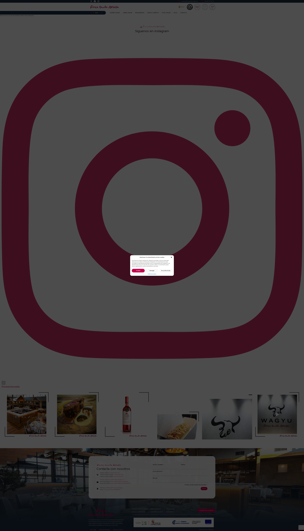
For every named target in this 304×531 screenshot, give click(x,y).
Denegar (152, 270)
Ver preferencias (165, 270)
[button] (171, 257)
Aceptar (138, 270)
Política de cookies (152, 273)
